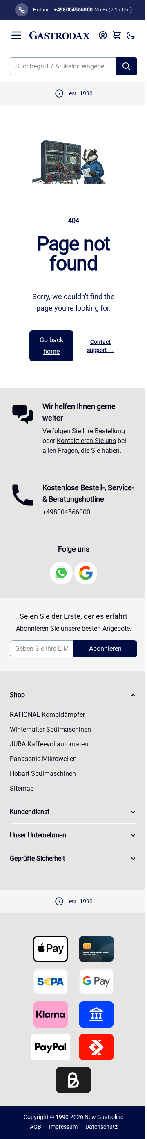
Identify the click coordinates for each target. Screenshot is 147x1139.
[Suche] (126, 66)
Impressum (63, 1126)
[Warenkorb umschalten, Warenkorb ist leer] (116, 35)
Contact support (100, 346)
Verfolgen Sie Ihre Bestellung (83, 431)
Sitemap (22, 788)
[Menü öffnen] (16, 35)
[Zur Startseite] (59, 35)
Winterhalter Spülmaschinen (50, 729)
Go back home (51, 345)
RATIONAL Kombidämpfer (47, 714)
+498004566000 (66, 512)
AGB (35, 1126)
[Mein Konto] (102, 35)
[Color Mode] (130, 35)
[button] (73, 695)
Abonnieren (105, 648)
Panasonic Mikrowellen (43, 759)
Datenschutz (101, 1126)
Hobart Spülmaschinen (43, 774)
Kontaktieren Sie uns (86, 441)
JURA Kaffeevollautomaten (49, 744)
